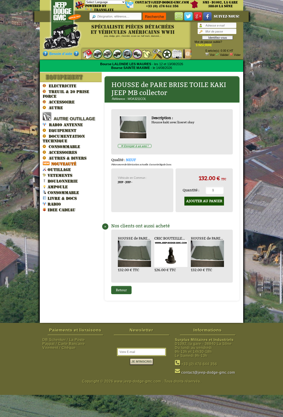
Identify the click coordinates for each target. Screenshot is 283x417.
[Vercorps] (145, 54)
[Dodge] (105, 54)
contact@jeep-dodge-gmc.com (162, 2)
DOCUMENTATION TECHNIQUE (64, 139)
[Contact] (185, 54)
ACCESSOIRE (60, 102)
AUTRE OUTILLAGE (73, 118)
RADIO (53, 204)
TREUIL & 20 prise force (66, 94)
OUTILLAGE (58, 169)
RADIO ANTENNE (64, 124)
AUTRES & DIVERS (66, 158)
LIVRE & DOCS (61, 198)
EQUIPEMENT (61, 130)
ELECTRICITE (61, 86)
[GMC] (115, 54)
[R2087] (125, 54)
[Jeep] (95, 54)
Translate (104, 10)
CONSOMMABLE (63, 146)
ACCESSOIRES (61, 152)
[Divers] (165, 54)
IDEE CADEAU (60, 209)
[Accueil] (85, 54)
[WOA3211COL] (135, 137)
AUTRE (54, 107)
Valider (224, 55)
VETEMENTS (59, 175)
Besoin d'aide (60, 54)
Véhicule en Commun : (132, 177)
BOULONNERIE (62, 181)
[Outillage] (155, 54)
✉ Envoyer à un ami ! (134, 146)
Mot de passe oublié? (208, 42)
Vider (237, 55)
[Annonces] (175, 54)
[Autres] (135, 54)
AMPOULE (57, 187)
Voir (212, 55)
